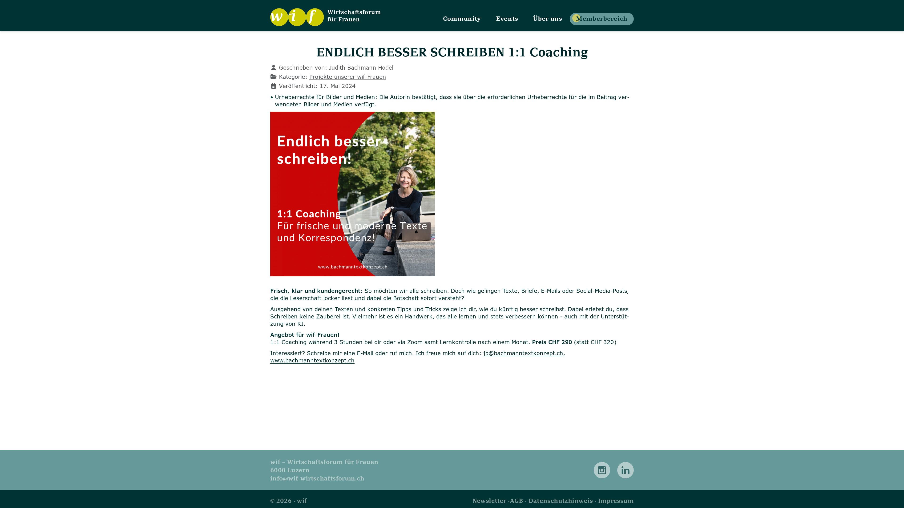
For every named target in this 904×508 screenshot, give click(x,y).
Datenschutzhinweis (561, 500)
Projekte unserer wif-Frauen (347, 76)
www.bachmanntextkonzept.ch (312, 360)
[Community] (462, 18)
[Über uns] (547, 18)
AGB (516, 500)
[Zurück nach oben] (894, 498)
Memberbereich (601, 18)
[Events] (506, 18)
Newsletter (489, 500)
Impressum (616, 500)
